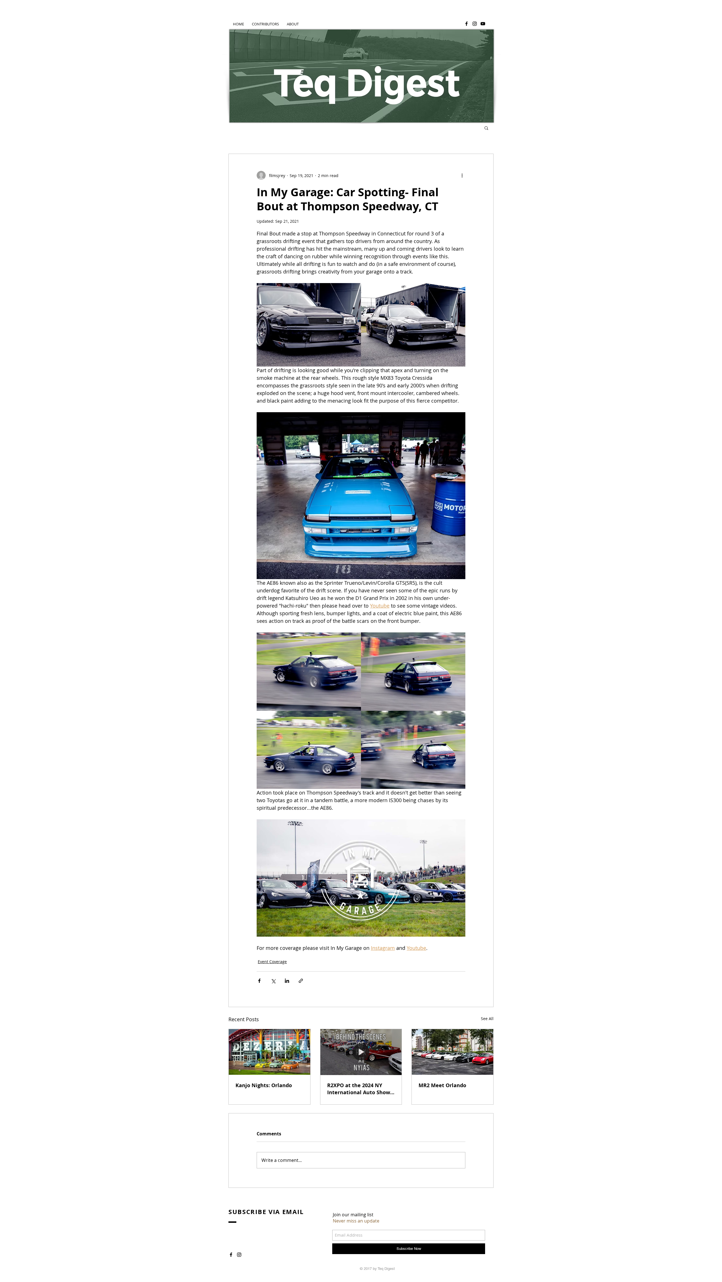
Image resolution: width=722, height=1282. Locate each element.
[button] (486, 127)
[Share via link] (300, 980)
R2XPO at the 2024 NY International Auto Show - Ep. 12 (360, 1089)
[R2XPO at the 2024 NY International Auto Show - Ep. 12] (361, 1052)
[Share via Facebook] (259, 980)
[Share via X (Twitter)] (273, 980)
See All (487, 1018)
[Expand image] (309, 325)
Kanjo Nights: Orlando (263, 1085)
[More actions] (462, 175)
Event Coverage (272, 961)
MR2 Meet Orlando (442, 1085)
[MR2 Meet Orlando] (452, 1052)
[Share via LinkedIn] (287, 980)
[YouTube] (483, 24)
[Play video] (361, 878)
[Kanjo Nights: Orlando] (269, 1052)
